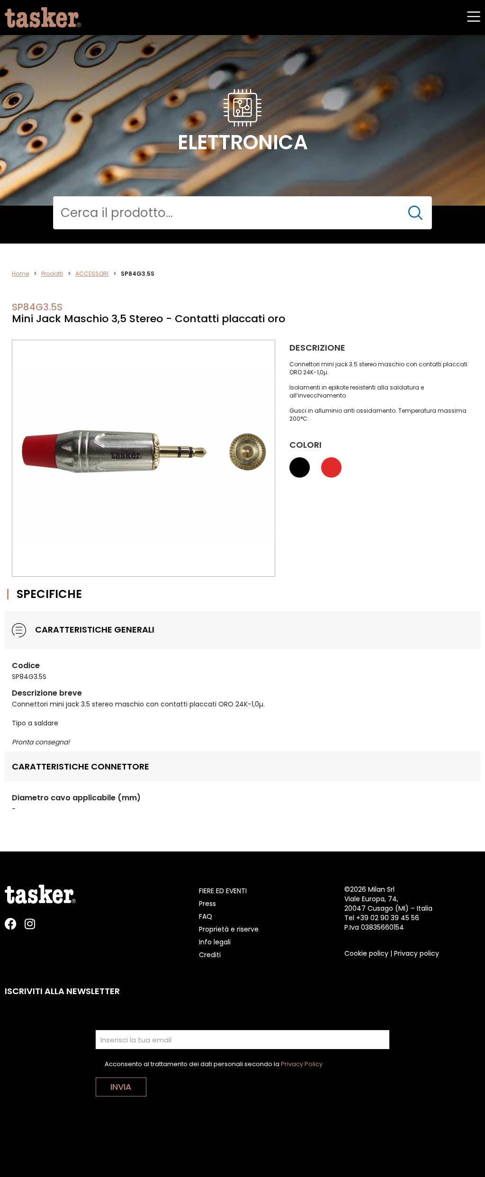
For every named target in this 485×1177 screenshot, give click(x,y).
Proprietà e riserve (229, 929)
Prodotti (52, 274)
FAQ (205, 916)
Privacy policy (416, 953)
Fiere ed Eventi (223, 891)
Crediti (210, 955)
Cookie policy (366, 953)
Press (207, 903)
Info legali (215, 942)
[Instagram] (30, 924)
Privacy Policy (302, 1063)
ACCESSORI (91, 274)
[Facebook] (11, 924)
